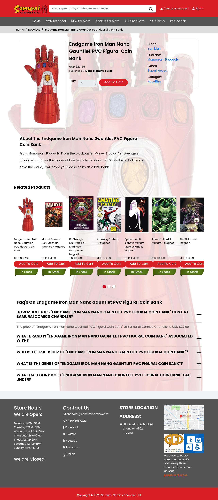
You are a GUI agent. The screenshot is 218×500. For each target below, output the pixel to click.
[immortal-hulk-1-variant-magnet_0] (164, 214)
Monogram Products (163, 59)
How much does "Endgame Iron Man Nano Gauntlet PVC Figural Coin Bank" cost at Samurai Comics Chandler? (103, 314)
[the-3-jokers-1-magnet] (192, 214)
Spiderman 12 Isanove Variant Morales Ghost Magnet (134, 244)
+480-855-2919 (76, 421)
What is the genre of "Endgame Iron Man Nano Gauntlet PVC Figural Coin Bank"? (100, 363)
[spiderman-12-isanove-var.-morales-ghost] (137, 214)
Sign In (199, 8)
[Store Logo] (31, 8)
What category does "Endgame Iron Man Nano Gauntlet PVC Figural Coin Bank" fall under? (104, 377)
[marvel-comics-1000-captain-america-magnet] (54, 214)
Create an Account (176, 8)
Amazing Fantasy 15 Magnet (108, 241)
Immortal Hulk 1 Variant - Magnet (163, 241)
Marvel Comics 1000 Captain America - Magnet (53, 242)
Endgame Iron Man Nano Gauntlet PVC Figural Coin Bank (25, 244)
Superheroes (157, 70)
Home (20, 30)
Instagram (73, 447)
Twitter (71, 434)
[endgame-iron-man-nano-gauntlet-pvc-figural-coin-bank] (26, 214)
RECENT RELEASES (107, 21)
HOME (36, 21)
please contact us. (176, 475)
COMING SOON (56, 21)
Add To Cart (113, 82)
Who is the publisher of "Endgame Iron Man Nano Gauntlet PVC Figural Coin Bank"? (102, 352)
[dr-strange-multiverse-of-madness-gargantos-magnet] (81, 213)
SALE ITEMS (157, 21)
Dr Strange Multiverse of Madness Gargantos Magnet (77, 246)
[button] (104, 286)
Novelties (34, 30)
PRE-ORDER (178, 21)
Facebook (72, 427)
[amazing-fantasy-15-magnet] (109, 214)
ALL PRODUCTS (135, 21)
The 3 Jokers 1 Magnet (188, 241)
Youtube (71, 441)
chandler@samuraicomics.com (87, 414)
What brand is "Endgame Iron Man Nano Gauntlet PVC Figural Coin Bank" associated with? (105, 338)
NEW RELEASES (80, 21)
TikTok (70, 454)
